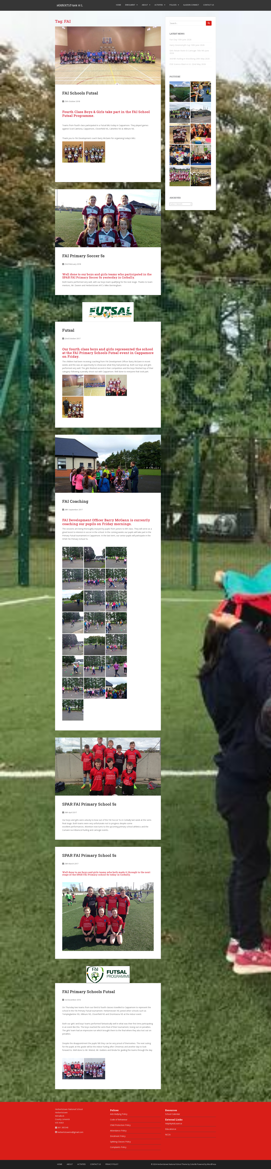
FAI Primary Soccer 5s (83, 255)
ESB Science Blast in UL (180, 64)
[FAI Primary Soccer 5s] (108, 218)
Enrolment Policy (117, 1136)
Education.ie (170, 1129)
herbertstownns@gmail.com (70, 1132)
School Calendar (172, 1114)
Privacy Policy (111, 1164)
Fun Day (173, 39)
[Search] (209, 23)
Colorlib (193, 1164)
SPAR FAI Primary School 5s (89, 804)
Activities (159, 5)
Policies (173, 5)
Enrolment (130, 5)
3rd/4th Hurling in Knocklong (182, 58)
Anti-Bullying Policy (118, 1114)
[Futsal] (108, 312)
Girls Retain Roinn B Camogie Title (185, 50)
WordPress (211, 1164)
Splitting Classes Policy (120, 1141)
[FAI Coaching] (108, 464)
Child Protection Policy (120, 1125)
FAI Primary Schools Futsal (88, 991)
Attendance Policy (118, 1130)
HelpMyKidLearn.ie (173, 1123)
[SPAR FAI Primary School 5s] (108, 767)
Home (118, 5)
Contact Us (208, 5)
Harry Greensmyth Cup (180, 45)
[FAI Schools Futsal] (108, 55)
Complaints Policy (118, 1147)
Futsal (68, 330)
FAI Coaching (75, 501)
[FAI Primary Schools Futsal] (108, 974)
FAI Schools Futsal (80, 93)
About (145, 5)
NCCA (168, 1134)
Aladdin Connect (191, 5)
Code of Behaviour (118, 1119)
